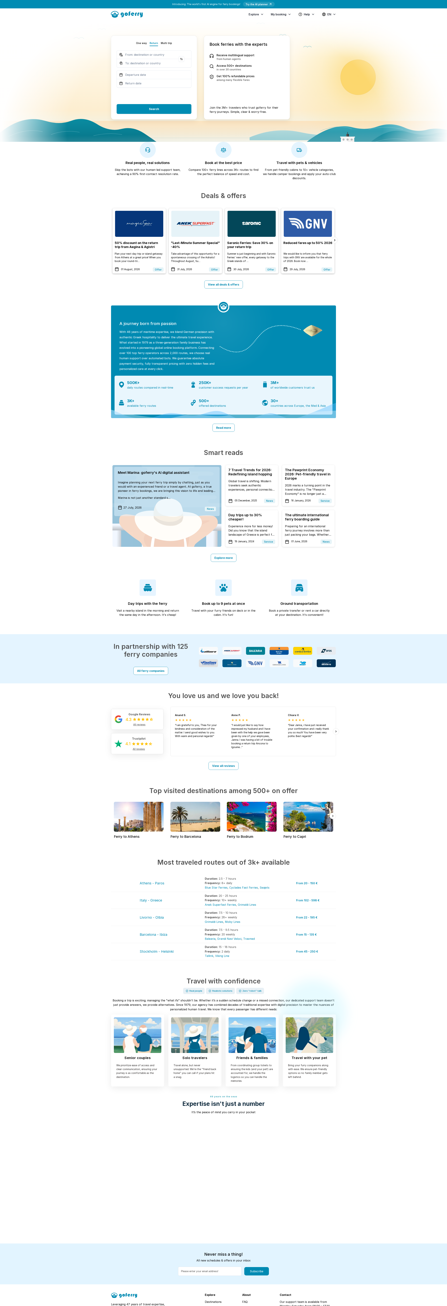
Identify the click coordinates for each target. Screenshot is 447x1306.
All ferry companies (150, 671)
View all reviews (223, 766)
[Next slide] (335, 240)
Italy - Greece (151, 900)
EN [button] (329, 14)
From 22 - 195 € (306, 917)
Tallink (209, 956)
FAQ (245, 1302)
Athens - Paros (152, 883)
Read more (223, 427)
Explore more (223, 558)
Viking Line (222, 956)
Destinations (213, 1302)
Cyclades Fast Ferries (243, 887)
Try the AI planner (257, 4)
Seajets (264, 887)
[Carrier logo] (208, 651)
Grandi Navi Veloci (229, 938)
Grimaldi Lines (247, 904)
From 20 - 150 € (307, 883)
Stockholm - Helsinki (157, 951)
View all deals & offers (223, 284)
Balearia (210, 938)
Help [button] (307, 14)
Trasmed (249, 938)
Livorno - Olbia (152, 917)
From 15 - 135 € (306, 934)
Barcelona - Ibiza (153, 934)
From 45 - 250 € (307, 951)
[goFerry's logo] (128, 14)
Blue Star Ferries (216, 887)
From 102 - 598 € (308, 900)
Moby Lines (232, 922)
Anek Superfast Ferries (220, 904)
